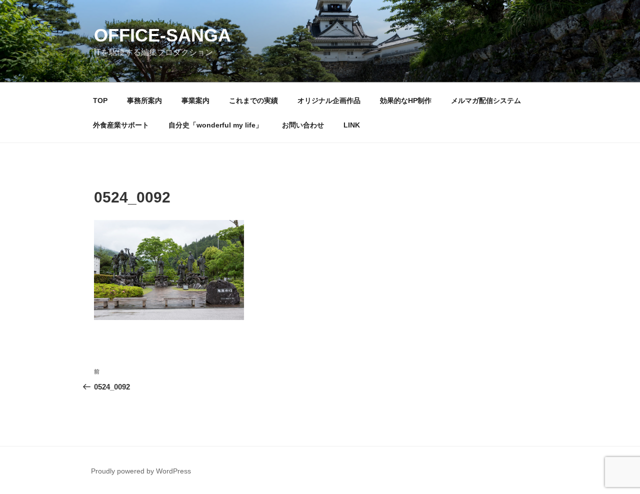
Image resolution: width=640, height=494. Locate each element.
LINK (352, 125)
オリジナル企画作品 (329, 100)
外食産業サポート (121, 125)
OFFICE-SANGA (162, 35)
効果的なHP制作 (406, 100)
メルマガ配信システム (486, 100)
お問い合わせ (303, 125)
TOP (100, 100)
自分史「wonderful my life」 (215, 125)
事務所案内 (144, 100)
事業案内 (196, 100)
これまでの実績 (253, 100)
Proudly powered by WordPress (141, 471)
